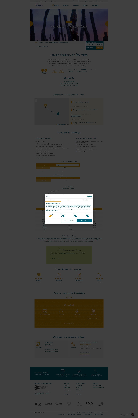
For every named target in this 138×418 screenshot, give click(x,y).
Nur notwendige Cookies (68, 220)
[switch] (62, 216)
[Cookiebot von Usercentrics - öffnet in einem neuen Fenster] (87, 196)
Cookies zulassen (84, 220)
